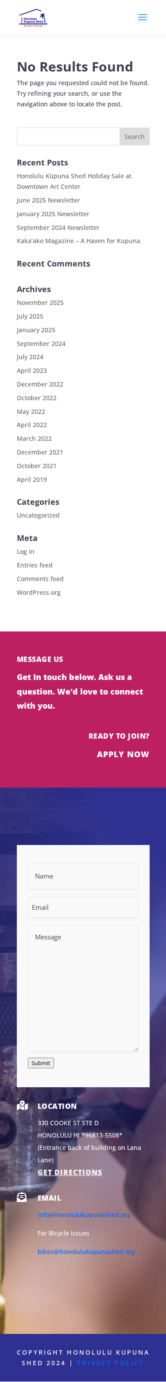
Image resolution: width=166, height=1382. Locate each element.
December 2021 (40, 452)
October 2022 (37, 398)
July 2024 (30, 357)
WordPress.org (39, 592)
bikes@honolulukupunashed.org (86, 1251)
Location (57, 1106)
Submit (40, 1063)
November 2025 (40, 302)
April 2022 (32, 425)
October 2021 (37, 466)
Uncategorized (38, 515)
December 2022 (40, 384)
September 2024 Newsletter (58, 227)
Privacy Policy (110, 1363)
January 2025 (36, 330)
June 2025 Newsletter (48, 200)
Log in (26, 551)
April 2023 (32, 370)
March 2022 (34, 438)
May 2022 (31, 411)
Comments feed (40, 579)
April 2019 (32, 479)
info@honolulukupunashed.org (84, 1214)
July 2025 (30, 316)
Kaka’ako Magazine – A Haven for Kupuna (78, 241)
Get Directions (70, 1172)
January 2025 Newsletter (53, 214)
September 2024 (41, 343)
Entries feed (35, 565)
